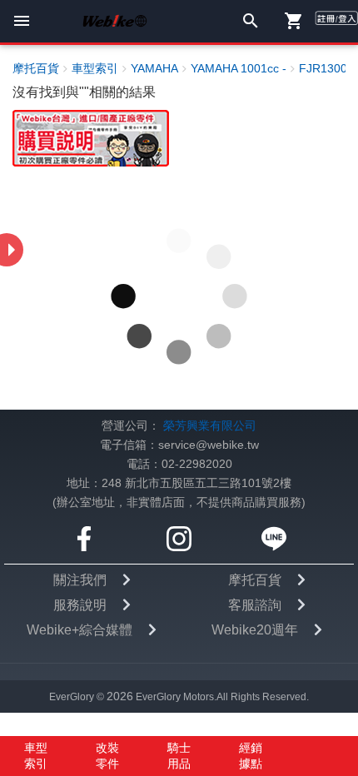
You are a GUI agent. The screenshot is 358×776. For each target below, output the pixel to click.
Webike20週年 (254, 630)
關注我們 (80, 580)
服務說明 (80, 605)
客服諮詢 (254, 605)
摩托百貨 (254, 580)
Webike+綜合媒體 (79, 630)
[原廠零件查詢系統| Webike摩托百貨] (90, 138)
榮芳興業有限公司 (209, 426)
